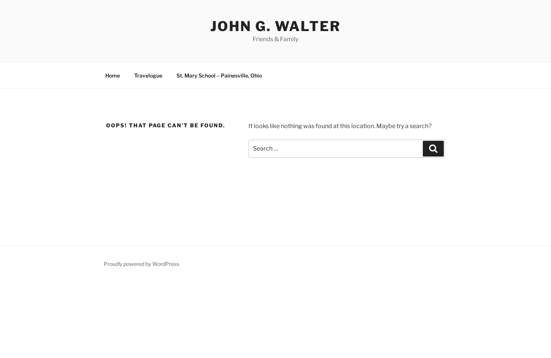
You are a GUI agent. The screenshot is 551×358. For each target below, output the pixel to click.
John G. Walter (275, 26)
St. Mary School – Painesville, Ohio (219, 75)
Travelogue (148, 75)
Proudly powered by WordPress (141, 264)
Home (112, 75)
